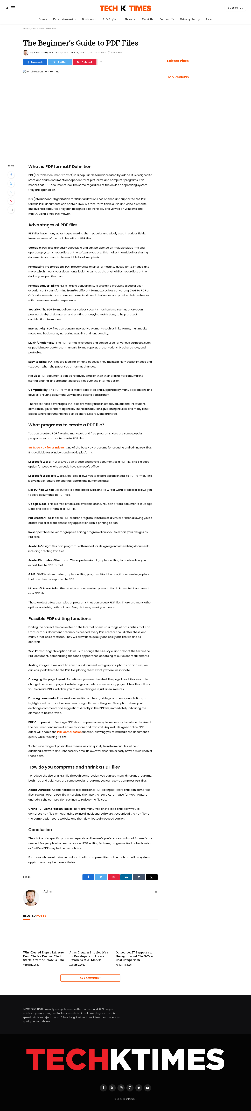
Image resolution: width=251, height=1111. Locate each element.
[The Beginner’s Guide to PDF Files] (90, 114)
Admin (36, 52)
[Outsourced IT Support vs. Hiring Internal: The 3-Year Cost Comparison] (137, 936)
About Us (147, 19)
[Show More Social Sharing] (100, 62)
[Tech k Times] (125, 8)
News (128, 19)
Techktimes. (129, 1099)
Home (43, 19)
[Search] (7, 8)
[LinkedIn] (11, 192)
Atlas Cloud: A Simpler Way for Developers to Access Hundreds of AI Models (88, 956)
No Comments (98, 52)
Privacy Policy (190, 19)
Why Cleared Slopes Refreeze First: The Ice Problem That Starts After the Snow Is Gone (44, 956)
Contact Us (166, 19)
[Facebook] (11, 174)
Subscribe (235, 7)
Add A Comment (90, 977)
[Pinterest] (11, 201)
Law (209, 19)
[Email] (11, 209)
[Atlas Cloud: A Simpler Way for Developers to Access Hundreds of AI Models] (90, 936)
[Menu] (13, 8)
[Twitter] (11, 183)
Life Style (109, 19)
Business (88, 19)
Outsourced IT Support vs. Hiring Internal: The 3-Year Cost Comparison (134, 956)
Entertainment (63, 19)
